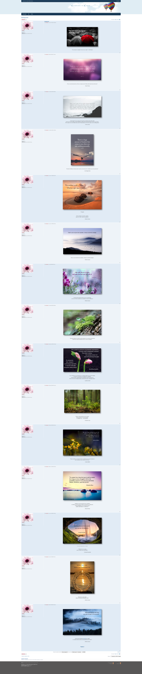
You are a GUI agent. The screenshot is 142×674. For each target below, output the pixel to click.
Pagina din (116, 19)
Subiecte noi (118, 663)
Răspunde (22, 19)
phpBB (25, 664)
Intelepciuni (24, 17)
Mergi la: (109, 656)
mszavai (47, 22)
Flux (119, 662)
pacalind (84, 638)
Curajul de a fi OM (30, 662)
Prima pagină (25, 662)
